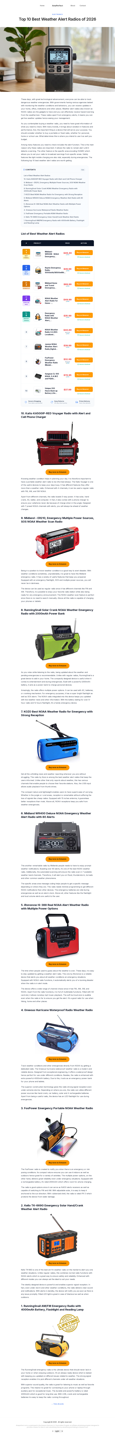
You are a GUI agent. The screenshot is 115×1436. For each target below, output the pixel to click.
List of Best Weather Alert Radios (37, 176)
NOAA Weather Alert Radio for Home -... (51, 300)
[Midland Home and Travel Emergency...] (38, 285)
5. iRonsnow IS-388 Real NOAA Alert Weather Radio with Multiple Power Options (52, 205)
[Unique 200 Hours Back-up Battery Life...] (38, 390)
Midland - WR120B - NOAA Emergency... (52, 254)
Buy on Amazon (84, 252)
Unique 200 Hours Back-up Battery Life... (51, 390)
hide (82, 170)
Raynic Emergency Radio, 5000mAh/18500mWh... (55, 270)
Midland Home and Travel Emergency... (51, 285)
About (73, 6)
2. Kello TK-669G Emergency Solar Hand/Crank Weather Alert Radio (51, 217)
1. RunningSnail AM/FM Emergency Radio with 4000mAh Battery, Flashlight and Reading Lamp (54, 221)
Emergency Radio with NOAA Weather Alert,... (51, 317)
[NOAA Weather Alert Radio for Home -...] (38, 300)
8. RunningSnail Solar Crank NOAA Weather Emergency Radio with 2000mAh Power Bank (50, 190)
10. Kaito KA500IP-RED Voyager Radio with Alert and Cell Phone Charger (53, 179)
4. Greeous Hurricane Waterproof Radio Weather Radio (46, 210)
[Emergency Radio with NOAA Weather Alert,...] (38, 316)
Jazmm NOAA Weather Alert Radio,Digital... (51, 346)
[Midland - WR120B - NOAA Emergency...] (38, 254)
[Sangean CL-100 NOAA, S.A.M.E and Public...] (38, 376)
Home (42, 6)
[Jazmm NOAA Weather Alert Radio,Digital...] (38, 346)
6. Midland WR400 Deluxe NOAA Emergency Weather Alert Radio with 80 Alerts (53, 199)
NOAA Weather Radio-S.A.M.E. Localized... (51, 332)
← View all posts (57, 1404)
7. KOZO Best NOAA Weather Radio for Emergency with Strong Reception (53, 194)
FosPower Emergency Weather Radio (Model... (51, 361)
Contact (83, 6)
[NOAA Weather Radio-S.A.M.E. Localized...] (38, 332)
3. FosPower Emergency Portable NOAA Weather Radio (46, 213)
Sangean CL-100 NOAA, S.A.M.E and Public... (52, 376)
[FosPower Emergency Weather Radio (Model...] (38, 361)
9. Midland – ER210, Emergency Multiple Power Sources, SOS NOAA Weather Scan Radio (54, 184)
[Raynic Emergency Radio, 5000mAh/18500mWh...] (38, 270)
